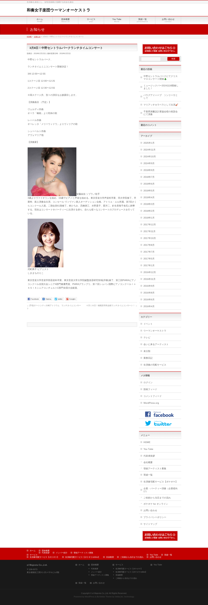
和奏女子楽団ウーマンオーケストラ (59, 10)
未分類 (146, 351)
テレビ (146, 337)
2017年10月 (149, 238)
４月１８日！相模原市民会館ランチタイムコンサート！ (111, 305)
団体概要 (46, 550)
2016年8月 (149, 292)
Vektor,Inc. (119, 597)
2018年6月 (149, 183)
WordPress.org (151, 403)
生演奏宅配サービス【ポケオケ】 (160, 481)
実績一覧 (148, 475)
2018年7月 (149, 177)
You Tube (148, 449)
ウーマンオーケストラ (154, 330)
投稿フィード (150, 389)
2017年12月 (149, 224)
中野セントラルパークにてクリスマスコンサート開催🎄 (160, 77)
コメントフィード (152, 396)
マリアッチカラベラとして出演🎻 (160, 104)
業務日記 (148, 358)
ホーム (33, 550)
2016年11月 (149, 279)
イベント (148, 324)
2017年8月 (149, 245)
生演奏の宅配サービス (154, 364)
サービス (34, 555)
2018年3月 (149, 204)
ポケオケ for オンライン (155, 504)
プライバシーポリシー (154, 517)
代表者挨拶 (149, 456)
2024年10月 (149, 156)
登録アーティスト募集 (154, 468)
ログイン (148, 382)
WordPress (90, 597)
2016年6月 (149, 299)
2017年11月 (149, 231)
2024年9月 (149, 163)
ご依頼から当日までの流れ (157, 497)
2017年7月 (149, 251)
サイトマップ (150, 524)
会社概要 (148, 462)
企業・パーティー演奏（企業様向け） (160, 490)
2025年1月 (149, 143)
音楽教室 (110, 557)
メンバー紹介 (61, 553)
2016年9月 (149, 286)
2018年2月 (149, 211)
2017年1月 (149, 265)
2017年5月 (149, 258)
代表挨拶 (46, 553)
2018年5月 (149, 190)
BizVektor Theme (104, 597)
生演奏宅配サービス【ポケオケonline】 (82, 557)
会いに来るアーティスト (156, 344)
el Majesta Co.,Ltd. (100, 593)
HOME (146, 442)
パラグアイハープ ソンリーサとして (160, 96)
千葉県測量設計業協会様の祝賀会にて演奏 (160, 113)
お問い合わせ (150, 510)
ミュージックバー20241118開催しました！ (160, 87)
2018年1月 (149, 217)
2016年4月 (149, 306)
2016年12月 (149, 272)
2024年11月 (149, 149)
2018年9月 (149, 170)
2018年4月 (149, 197)
